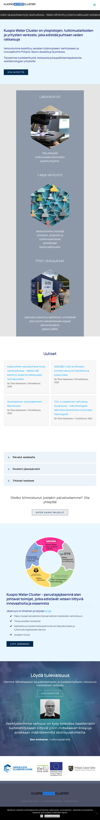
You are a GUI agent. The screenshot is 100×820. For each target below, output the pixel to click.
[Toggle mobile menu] (94, 5)
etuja (48, 611)
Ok (41, 816)
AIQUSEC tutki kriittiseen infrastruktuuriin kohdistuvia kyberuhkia (71, 370)
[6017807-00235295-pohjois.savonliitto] (82, 765)
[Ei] (96, 813)
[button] (50, 457)
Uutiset (50, 353)
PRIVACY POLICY (71, 801)
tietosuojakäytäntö (52, 816)
